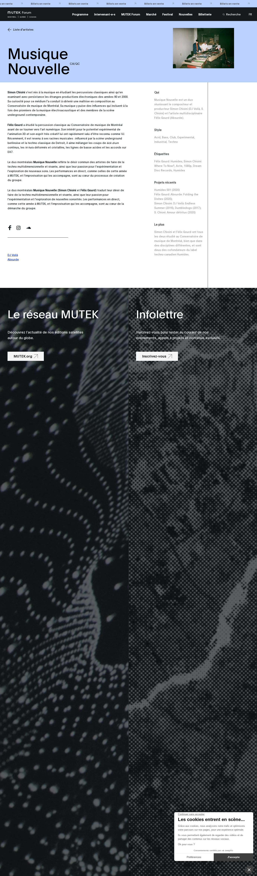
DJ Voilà (13, 255)
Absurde (13, 259)
